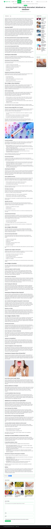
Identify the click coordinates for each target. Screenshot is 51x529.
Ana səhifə (13, 1)
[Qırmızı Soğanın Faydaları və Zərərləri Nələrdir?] (39, 19)
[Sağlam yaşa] (7, 1)
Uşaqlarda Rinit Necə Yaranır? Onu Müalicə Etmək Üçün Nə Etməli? (29, 496)
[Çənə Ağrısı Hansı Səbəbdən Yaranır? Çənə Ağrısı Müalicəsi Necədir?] (39, 39)
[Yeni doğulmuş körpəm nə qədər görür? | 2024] (9, 484)
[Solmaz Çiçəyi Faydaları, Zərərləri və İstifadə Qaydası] (19, 484)
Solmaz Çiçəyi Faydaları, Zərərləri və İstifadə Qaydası (19, 488)
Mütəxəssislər (28, 1)
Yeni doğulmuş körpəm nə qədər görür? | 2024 (8, 488)
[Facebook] (9, 476)
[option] (41, 63)
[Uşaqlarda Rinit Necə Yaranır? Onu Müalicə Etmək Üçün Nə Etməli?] (29, 492)
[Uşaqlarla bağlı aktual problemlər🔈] (39, 23)
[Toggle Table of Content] (10, 16)
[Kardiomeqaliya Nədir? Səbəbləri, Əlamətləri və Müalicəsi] (39, 35)
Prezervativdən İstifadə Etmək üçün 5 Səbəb (43, 45)
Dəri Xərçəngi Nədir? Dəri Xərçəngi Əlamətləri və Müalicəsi (43, 27)
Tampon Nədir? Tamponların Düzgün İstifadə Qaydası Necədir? (40, 65)
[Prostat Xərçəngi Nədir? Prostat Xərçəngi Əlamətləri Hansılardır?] (19, 492)
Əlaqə (31, 1)
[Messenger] (11, 476)
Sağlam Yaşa (17, 526)
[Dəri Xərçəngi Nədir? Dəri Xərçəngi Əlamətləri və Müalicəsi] (39, 26)
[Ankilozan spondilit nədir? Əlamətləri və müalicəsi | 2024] (39, 48)
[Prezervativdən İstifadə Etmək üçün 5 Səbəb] (39, 45)
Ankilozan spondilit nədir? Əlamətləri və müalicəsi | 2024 (43, 49)
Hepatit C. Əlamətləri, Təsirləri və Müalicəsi (43, 31)
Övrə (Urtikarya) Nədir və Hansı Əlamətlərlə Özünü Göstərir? (29, 488)
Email (5, 516)
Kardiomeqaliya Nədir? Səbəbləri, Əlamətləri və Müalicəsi (43, 36)
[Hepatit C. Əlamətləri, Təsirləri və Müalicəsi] (39, 31)
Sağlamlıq (19, 1)
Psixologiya (23, 1)
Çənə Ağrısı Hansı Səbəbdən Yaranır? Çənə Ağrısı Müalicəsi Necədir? (43, 40)
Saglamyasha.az (23, 11)
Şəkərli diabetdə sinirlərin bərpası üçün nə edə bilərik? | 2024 (9, 496)
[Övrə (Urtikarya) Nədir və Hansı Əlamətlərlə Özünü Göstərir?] (29, 484)
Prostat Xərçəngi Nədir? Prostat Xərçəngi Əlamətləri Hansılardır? (19, 496)
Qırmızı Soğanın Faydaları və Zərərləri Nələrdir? (43, 19)
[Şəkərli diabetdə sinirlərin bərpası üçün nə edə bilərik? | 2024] (9, 492)
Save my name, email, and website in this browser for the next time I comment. (17, 519)
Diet (15, 1)
